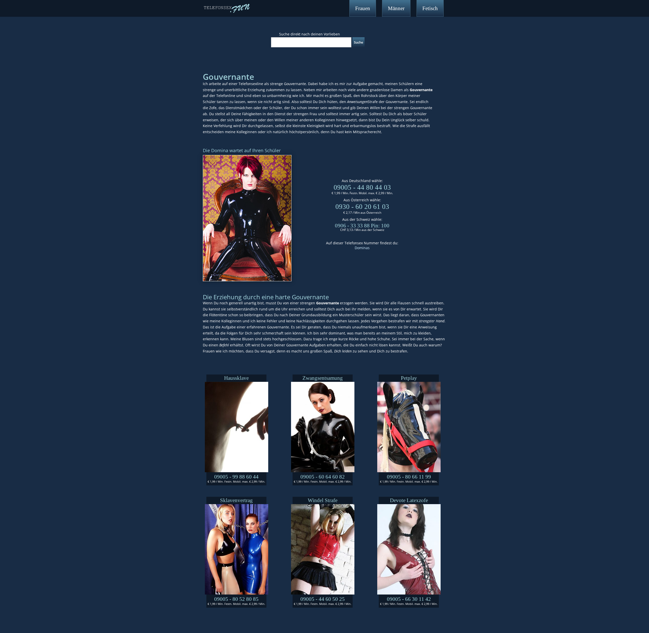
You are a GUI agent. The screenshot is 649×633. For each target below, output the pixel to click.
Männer (396, 8)
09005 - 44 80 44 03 (362, 187)
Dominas (362, 247)
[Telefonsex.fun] (227, 8)
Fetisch (430, 8)
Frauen (362, 8)
